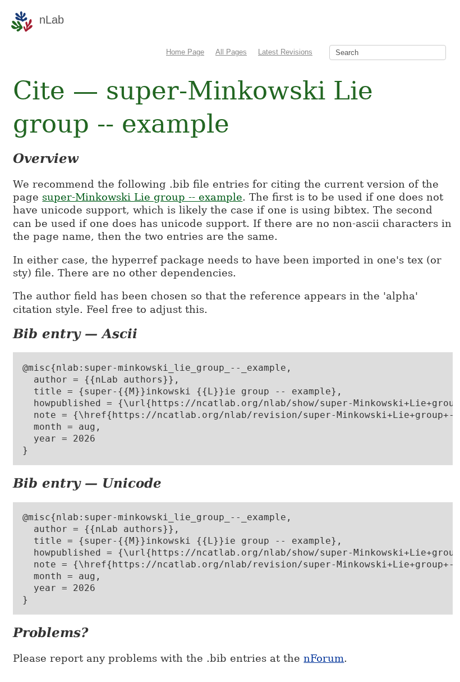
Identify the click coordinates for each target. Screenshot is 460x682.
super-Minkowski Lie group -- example (142, 197)
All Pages (231, 52)
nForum (323, 658)
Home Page (185, 52)
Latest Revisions (285, 52)
